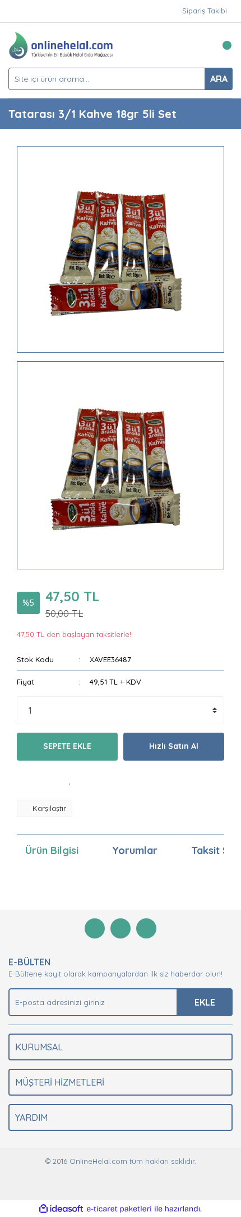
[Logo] (61, 44)
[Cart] (221, 45)
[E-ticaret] (119, 1209)
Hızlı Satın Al (173, 746)
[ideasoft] (61, 1209)
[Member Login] (199, 45)
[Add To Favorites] (70, 780)
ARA (219, 78)
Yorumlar (134, 850)
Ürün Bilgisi (51, 850)
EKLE (204, 1002)
